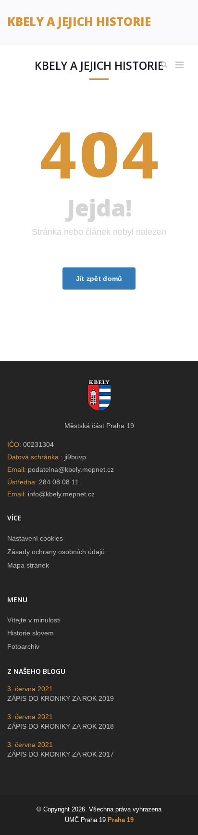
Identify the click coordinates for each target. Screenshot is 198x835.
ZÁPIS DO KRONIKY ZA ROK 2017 (60, 754)
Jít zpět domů (99, 278)
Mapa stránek (28, 565)
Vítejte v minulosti (34, 620)
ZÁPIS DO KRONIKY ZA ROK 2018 (60, 726)
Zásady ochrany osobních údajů (56, 552)
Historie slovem (30, 633)
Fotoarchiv (23, 646)
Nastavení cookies (35, 538)
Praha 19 (121, 819)
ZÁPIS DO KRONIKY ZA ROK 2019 (60, 698)
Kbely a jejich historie (79, 21)
